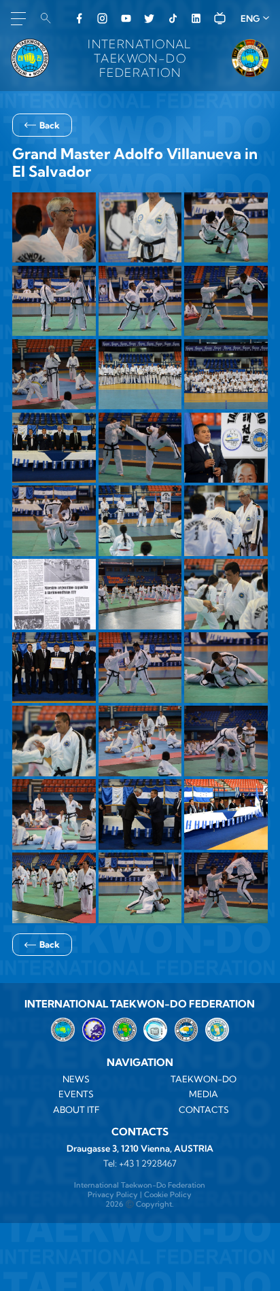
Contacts (204, 1109)
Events (76, 1093)
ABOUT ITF (76, 1109)
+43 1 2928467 (148, 1163)
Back (49, 125)
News (76, 1078)
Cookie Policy (168, 1194)
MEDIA (203, 1093)
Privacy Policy (113, 1194)
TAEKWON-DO (204, 1078)
